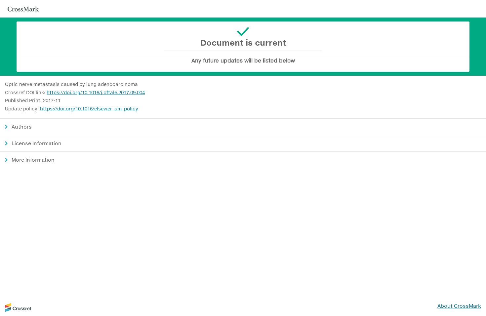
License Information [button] (36, 143)
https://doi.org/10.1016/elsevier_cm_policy (89, 108)
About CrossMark (459, 306)
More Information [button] (33, 160)
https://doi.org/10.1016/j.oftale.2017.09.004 (96, 92)
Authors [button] (22, 127)
